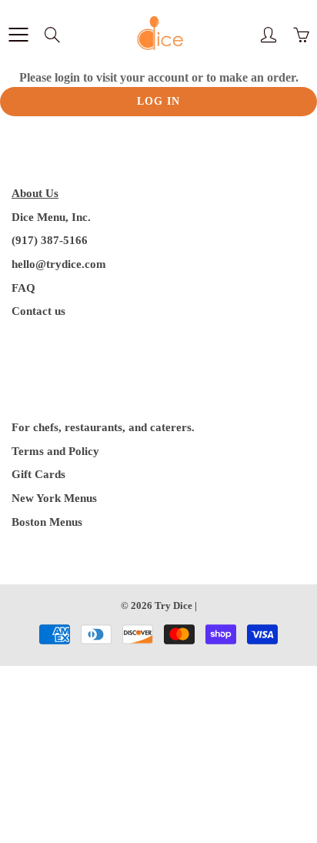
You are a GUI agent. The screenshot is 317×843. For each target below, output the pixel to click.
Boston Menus (47, 522)
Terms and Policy (55, 451)
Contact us (38, 311)
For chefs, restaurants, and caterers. (103, 427)
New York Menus (54, 498)
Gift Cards (38, 474)
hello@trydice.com (59, 264)
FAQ (23, 288)
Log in (158, 101)
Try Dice (173, 605)
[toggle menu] (18, 34)
